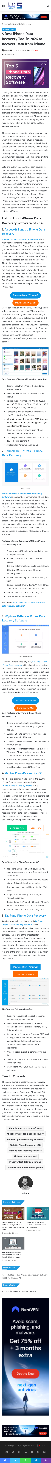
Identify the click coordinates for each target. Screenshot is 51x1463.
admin (7, 50)
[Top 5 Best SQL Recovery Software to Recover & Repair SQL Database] (13, 1243)
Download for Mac (25, 708)
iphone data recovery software (26, 1150)
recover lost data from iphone (26, 1162)
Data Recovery (25, 24)
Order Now (36, 828)
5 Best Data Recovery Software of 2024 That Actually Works (36, 1225)
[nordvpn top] (25, 17)
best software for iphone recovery (26, 1133)
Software (14, 24)
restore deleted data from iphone (26, 1167)
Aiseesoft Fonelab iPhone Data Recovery (23, 231)
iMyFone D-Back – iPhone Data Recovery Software (23, 618)
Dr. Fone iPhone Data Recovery (25, 915)
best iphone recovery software (26, 1128)
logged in (16, 1291)
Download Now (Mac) (25, 974)
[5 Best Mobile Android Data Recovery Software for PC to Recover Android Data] (13, 1213)
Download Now (17, 828)
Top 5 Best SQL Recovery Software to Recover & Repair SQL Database (12, 1255)
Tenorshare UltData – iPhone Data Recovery (22, 453)
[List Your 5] (15, 6)
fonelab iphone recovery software (25, 1139)
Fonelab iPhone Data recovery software (21, 239)
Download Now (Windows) (25, 967)
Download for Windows (25, 700)
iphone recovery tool (25, 1156)
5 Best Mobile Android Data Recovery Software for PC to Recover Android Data (13, 1226)
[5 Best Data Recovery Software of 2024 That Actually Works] (38, 1213)
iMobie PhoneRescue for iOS (23, 773)
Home (6, 24)
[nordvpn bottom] (25, 1431)
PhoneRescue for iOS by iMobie (17, 785)
